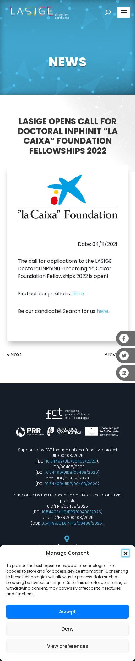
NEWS (67, 62)
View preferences (67, 646)
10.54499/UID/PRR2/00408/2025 (71, 523)
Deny (68, 629)
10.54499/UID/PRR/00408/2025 (71, 512)
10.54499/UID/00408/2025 (71, 461)
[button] (125, 553)
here (78, 293)
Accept (67, 611)
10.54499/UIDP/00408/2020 (71, 483)
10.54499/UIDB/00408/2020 (71, 472)
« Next (14, 354)
